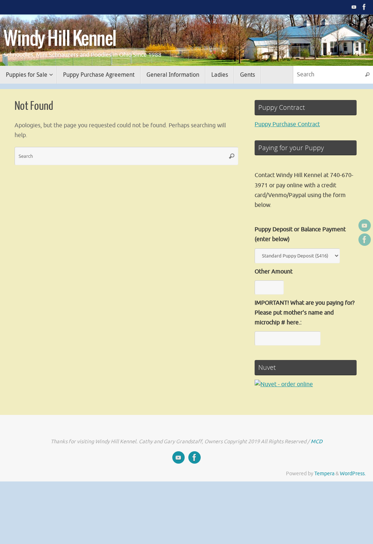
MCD (316, 441)
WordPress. (353, 473)
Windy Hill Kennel (60, 39)
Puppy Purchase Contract (287, 124)
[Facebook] (364, 7)
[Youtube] (354, 7)
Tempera (324, 473)
